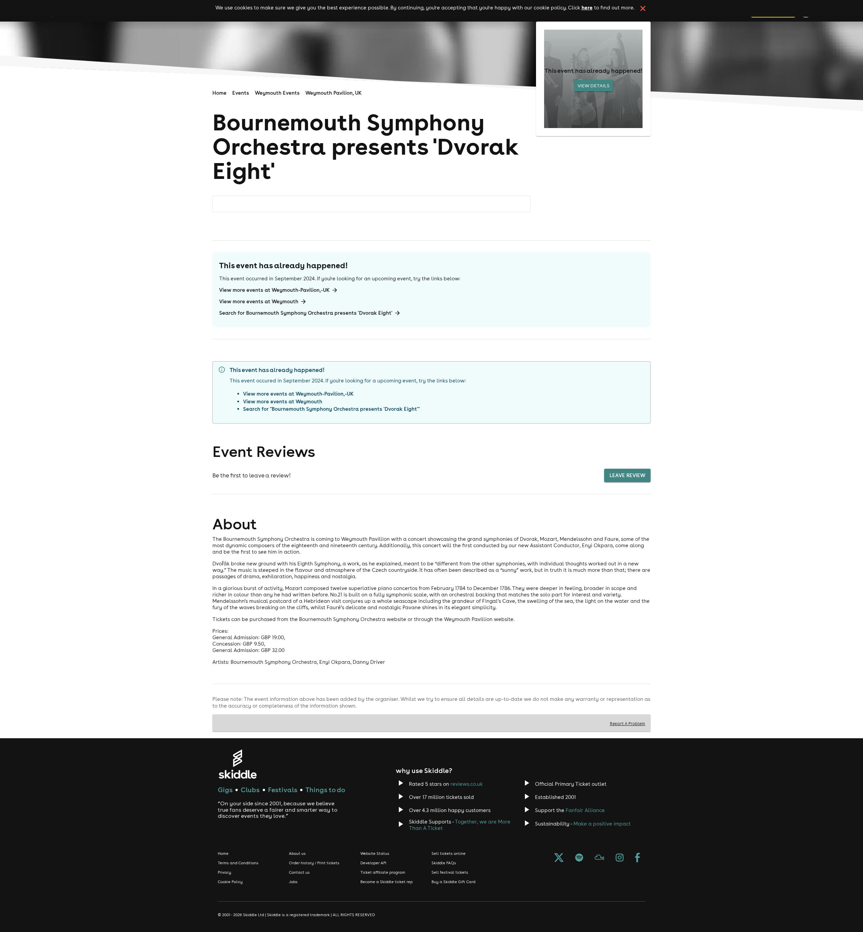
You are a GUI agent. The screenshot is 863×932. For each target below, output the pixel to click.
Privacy (224, 872)
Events (240, 93)
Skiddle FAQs (444, 863)
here (587, 7)
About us (297, 853)
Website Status (374, 853)
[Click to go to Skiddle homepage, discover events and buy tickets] (237, 764)
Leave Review (627, 475)
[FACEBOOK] (637, 858)
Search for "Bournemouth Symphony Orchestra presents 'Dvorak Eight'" (331, 409)
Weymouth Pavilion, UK (333, 93)
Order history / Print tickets (314, 863)
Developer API (373, 863)
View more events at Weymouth (258, 301)
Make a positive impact (602, 823)
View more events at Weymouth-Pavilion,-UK (274, 290)
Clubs (250, 789)
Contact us (299, 872)
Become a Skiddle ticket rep (386, 881)
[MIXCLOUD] (599, 858)
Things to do (325, 789)
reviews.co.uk (466, 784)
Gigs (225, 789)
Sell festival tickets (450, 872)
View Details (593, 86)
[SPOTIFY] (579, 858)
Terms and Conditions (238, 863)
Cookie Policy (230, 881)
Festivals (282, 789)
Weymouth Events (277, 93)
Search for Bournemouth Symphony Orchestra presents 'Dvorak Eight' (305, 313)
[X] (559, 858)
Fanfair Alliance (585, 810)
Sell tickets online (449, 853)
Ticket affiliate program (382, 872)
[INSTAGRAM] (619, 858)
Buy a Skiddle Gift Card (453, 881)
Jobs (293, 881)
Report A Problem (627, 723)
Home (219, 93)
